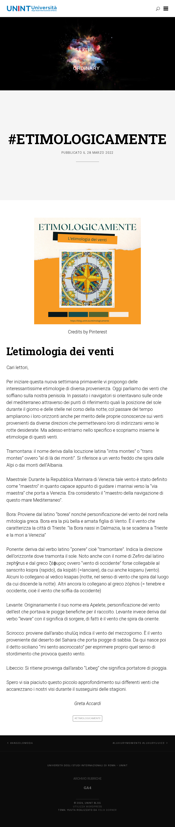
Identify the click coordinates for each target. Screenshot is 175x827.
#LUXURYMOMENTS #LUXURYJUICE (139, 743)
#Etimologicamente (87, 718)
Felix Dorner (107, 810)
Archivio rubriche (87, 779)
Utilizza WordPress (87, 806)
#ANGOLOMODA (21, 743)
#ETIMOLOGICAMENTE (87, 139)
